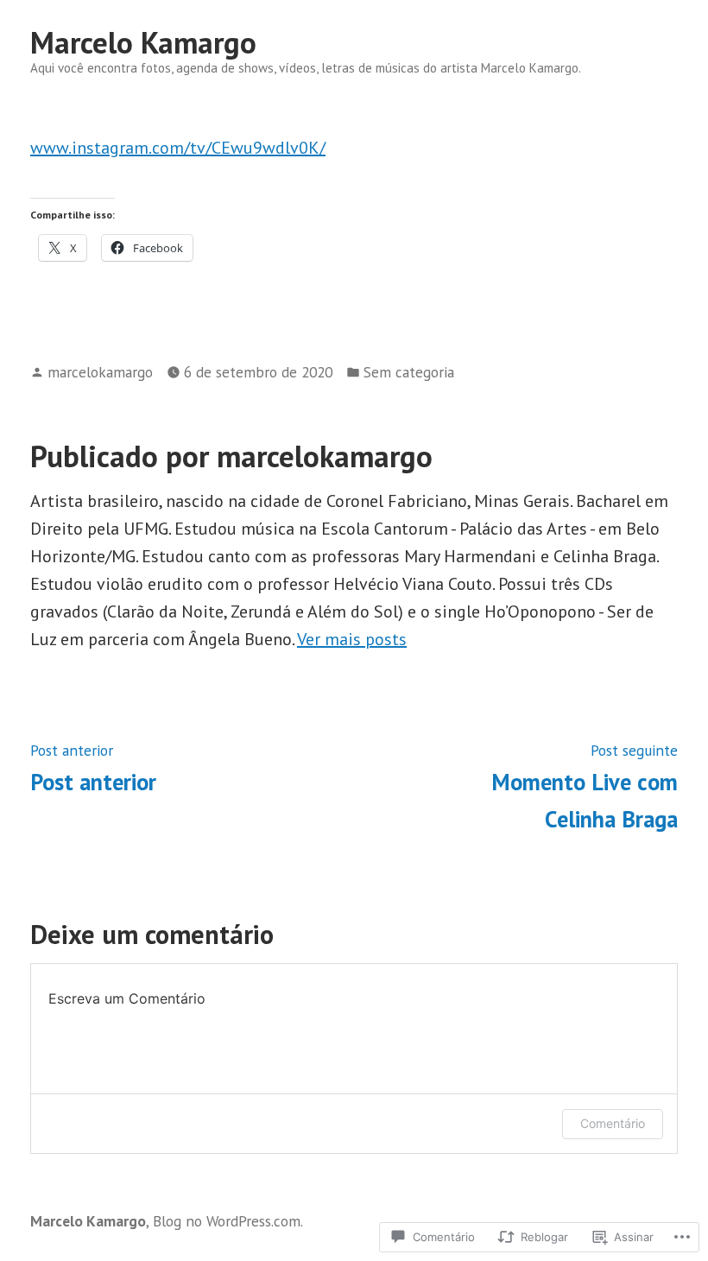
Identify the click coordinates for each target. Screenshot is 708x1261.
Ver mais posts (352, 639)
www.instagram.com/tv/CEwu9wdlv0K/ (178, 147)
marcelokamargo (100, 372)
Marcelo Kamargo (143, 42)
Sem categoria (408, 372)
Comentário (612, 1123)
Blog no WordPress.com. (228, 1221)
